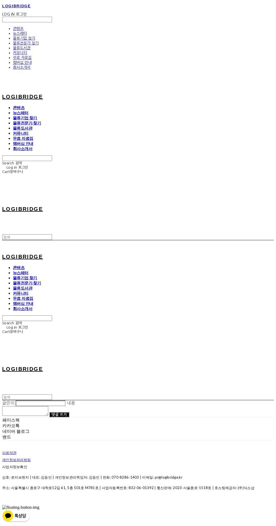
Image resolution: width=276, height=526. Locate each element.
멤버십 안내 (22, 62)
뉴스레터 (20, 33)
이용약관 (9, 453)
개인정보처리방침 (16, 460)
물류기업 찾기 (24, 38)
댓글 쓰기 (59, 414)
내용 (71, 403)
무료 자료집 (22, 58)
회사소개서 (21, 67)
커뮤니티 (20, 53)
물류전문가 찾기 (26, 43)
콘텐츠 (18, 28)
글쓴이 (8, 403)
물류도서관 (21, 48)
